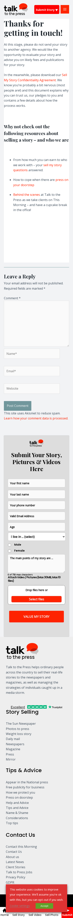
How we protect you (20, 792)
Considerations (17, 818)
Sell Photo (51, 915)
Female (19, 551)
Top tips (12, 823)
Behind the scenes (26, 194)
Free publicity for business (25, 787)
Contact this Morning (21, 846)
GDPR (10, 882)
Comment (12, 298)
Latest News (15, 862)
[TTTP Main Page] (4, 260)
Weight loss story (18, 734)
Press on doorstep (19, 797)
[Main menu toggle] (65, 9)
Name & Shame (17, 813)
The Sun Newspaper (21, 723)
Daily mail (13, 739)
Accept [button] (44, 906)
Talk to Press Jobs (19, 872)
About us (12, 857)
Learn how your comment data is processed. (36, 418)
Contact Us (14, 852)
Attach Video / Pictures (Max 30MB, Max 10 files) (34, 579)
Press (10, 754)
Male (17, 545)
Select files (36, 599)
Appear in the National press (27, 782)
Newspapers (15, 744)
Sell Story (18, 915)
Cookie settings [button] (20, 906)
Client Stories (15, 867)
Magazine (13, 749)
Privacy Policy (15, 877)
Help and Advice (17, 803)
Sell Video (35, 915)
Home (5, 915)
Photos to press (17, 729)
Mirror (11, 759)
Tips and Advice (17, 808)
